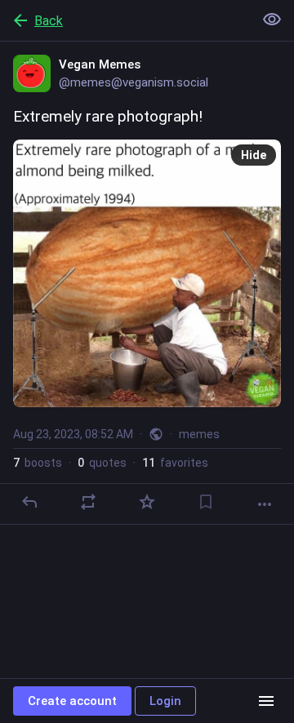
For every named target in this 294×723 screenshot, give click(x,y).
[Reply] (29, 502)
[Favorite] (147, 502)
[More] (264, 504)
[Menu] (266, 701)
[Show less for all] (272, 19)
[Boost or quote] (88, 502)
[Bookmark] (206, 502)
